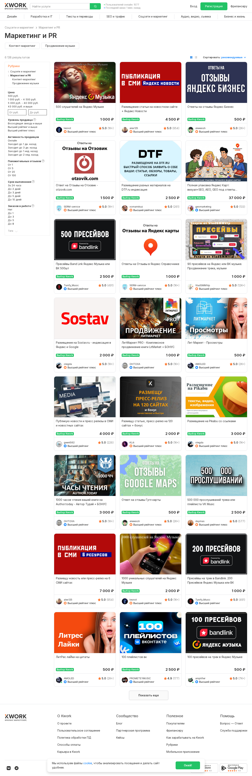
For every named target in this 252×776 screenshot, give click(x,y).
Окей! (188, 765)
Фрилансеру (239, 6)
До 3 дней (14, 192)
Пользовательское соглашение (78, 730)
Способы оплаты (69, 744)
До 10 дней (14, 199)
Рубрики (172, 744)
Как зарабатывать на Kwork (185, 737)
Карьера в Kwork (68, 751)
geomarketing (203, 206)
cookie (87, 763)
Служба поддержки (233, 730)
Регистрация (214, 6)
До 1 (10, 213)
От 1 (10, 164)
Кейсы (120, 737)
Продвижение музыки (25, 83)
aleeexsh (200, 128)
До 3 (11, 216)
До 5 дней (14, 196)
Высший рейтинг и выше (22, 126)
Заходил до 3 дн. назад (22, 147)
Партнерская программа (133, 730)
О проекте (64, 723)
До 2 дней (14, 188)
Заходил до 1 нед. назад (23, 151)
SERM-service (72, 206)
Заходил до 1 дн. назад (22, 144)
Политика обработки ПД (74, 737)
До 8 (11, 223)
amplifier (200, 678)
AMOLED (200, 364)
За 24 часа (14, 185)
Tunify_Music (71, 285)
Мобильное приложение (182, 751)
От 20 (11, 171)
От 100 (12, 175)
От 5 (10, 168)
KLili (132, 442)
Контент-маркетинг (24, 79)
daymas (200, 521)
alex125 (134, 128)
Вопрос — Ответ (231, 723)
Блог (119, 723)
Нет (10, 209)
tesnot (67, 128)
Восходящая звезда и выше (25, 123)
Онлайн (12, 140)
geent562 (69, 442)
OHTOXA (135, 364)
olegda (68, 364)
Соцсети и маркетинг (23, 71)
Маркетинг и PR (20, 75)
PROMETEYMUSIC (140, 678)
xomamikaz (136, 206)
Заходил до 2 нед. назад (23, 154)
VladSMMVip (202, 285)
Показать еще (148, 695)
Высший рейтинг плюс (21, 130)
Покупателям (175, 723)
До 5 (11, 220)
